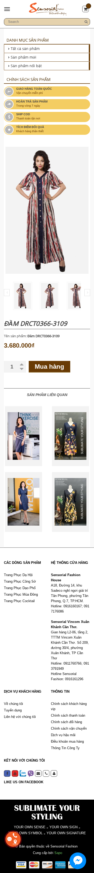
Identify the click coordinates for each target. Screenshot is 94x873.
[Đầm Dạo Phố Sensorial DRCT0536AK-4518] (70, 502)
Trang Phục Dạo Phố (20, 588)
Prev (7, 292)
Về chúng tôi (13, 704)
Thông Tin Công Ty (65, 748)
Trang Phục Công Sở (20, 581)
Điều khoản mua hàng (67, 741)
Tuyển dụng (13, 710)
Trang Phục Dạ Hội (18, 575)
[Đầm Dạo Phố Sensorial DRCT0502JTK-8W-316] (23, 436)
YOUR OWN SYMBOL (25, 833)
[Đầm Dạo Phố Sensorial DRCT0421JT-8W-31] (23, 502)
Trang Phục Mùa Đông (21, 594)
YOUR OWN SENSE (29, 827)
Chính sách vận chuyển (69, 728)
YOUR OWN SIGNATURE (66, 833)
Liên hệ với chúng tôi (20, 717)
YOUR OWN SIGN (63, 827)
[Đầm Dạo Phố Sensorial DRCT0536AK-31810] (70, 436)
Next (87, 292)
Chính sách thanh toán (68, 715)
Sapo (58, 853)
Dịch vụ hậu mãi (63, 735)
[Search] (86, 22)
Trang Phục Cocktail (19, 601)
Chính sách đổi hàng (66, 722)
